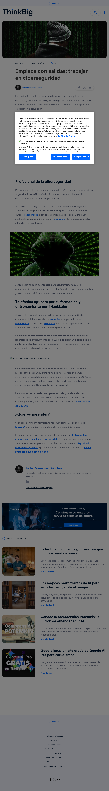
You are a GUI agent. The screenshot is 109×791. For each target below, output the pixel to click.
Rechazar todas (60, 156)
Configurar (27, 156)
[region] (54, 138)
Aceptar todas (81, 156)
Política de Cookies (67, 136)
